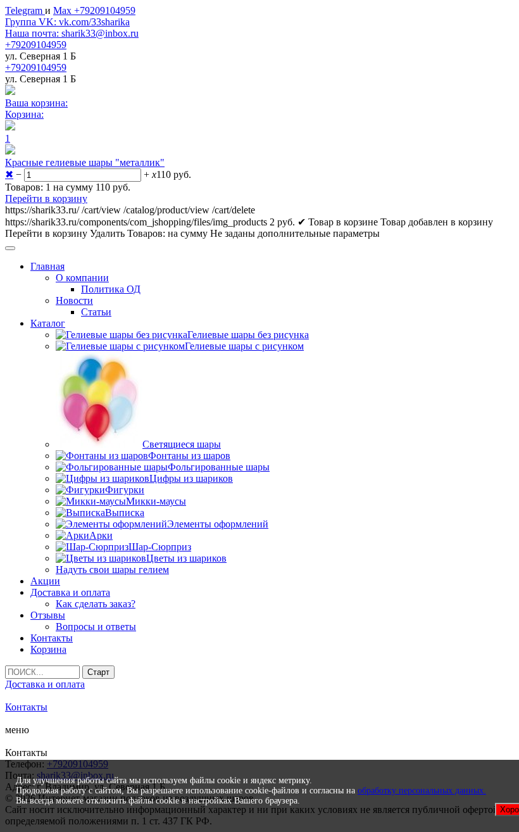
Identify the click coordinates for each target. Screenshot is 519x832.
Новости (74, 300)
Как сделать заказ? (95, 603)
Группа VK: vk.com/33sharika (67, 21)
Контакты (51, 638)
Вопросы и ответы (96, 626)
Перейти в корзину (46, 198)
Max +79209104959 (94, 10)
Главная (47, 266)
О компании (82, 277)
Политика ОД (111, 289)
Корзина (48, 649)
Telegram (25, 10)
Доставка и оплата (70, 592)
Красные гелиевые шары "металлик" (85, 162)
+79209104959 (35, 44)
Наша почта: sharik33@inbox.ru (72, 33)
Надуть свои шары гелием (112, 569)
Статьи (96, 311)
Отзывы (47, 615)
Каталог (47, 323)
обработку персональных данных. (422, 790)
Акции (45, 581)
